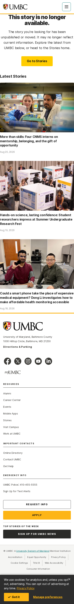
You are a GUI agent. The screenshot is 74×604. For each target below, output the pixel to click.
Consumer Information (38, 568)
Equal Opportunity (38, 557)
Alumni (7, 393)
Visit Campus (11, 427)
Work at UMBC (11, 433)
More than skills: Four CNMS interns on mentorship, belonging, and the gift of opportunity (29, 141)
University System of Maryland (32, 551)
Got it (16, 597)
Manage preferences (47, 597)
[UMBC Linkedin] (48, 361)
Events (7, 406)
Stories (7, 420)
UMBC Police (10, 484)
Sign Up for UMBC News (37, 533)
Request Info (37, 504)
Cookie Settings (19, 562)
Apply (37, 515)
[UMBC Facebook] (7, 361)
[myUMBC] (12, 372)
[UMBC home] (15, 6)
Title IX (37, 562)
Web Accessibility (55, 562)
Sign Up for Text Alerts (16, 491)
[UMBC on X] (17, 361)
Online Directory (12, 452)
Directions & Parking (17, 346)
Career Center (12, 400)
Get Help (8, 466)
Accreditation (15, 557)
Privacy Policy (26, 588)
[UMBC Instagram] (28, 361)
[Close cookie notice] (69, 579)
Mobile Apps (10, 413)
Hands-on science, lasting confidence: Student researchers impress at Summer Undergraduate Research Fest (36, 219)
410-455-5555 (28, 484)
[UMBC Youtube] (38, 361)
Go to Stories (37, 61)
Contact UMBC (12, 459)
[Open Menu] (66, 6)
